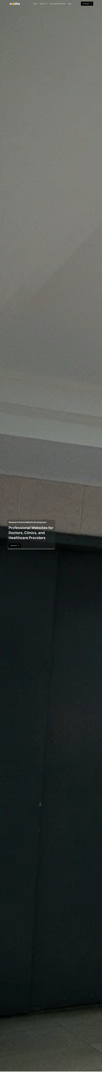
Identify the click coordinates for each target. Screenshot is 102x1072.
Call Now (13, 545)
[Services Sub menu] (47, 3)
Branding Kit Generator (58, 4)
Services (42, 4)
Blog (69, 4)
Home (35, 4)
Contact (86, 4)
